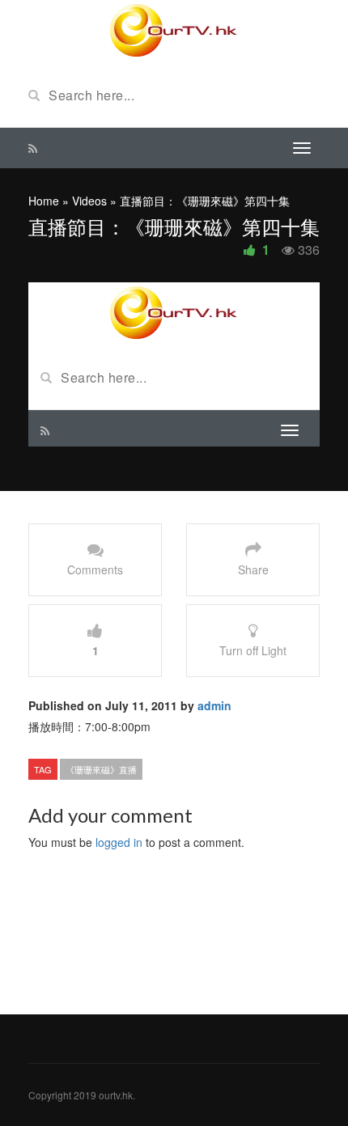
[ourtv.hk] (174, 31)
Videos (89, 201)
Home (43, 201)
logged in (118, 842)
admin (214, 705)
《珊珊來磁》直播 (101, 769)
